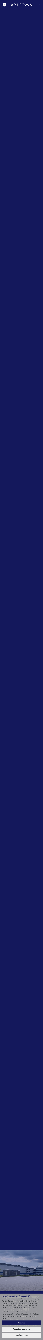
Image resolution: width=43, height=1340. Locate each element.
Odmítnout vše (21, 1335)
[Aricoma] (21, 5)
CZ (39, 4)
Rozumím (21, 1323)
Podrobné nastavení (21, 1329)
